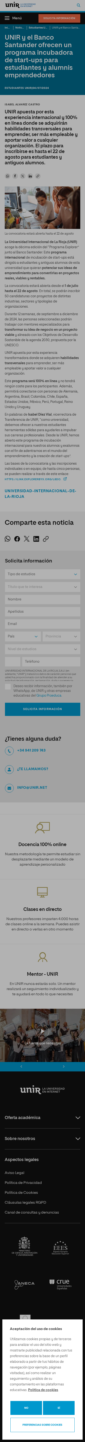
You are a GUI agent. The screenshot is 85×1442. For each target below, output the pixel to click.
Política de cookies (43, 1390)
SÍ (59, 1408)
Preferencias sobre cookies (42, 1425)
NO (26, 1408)
